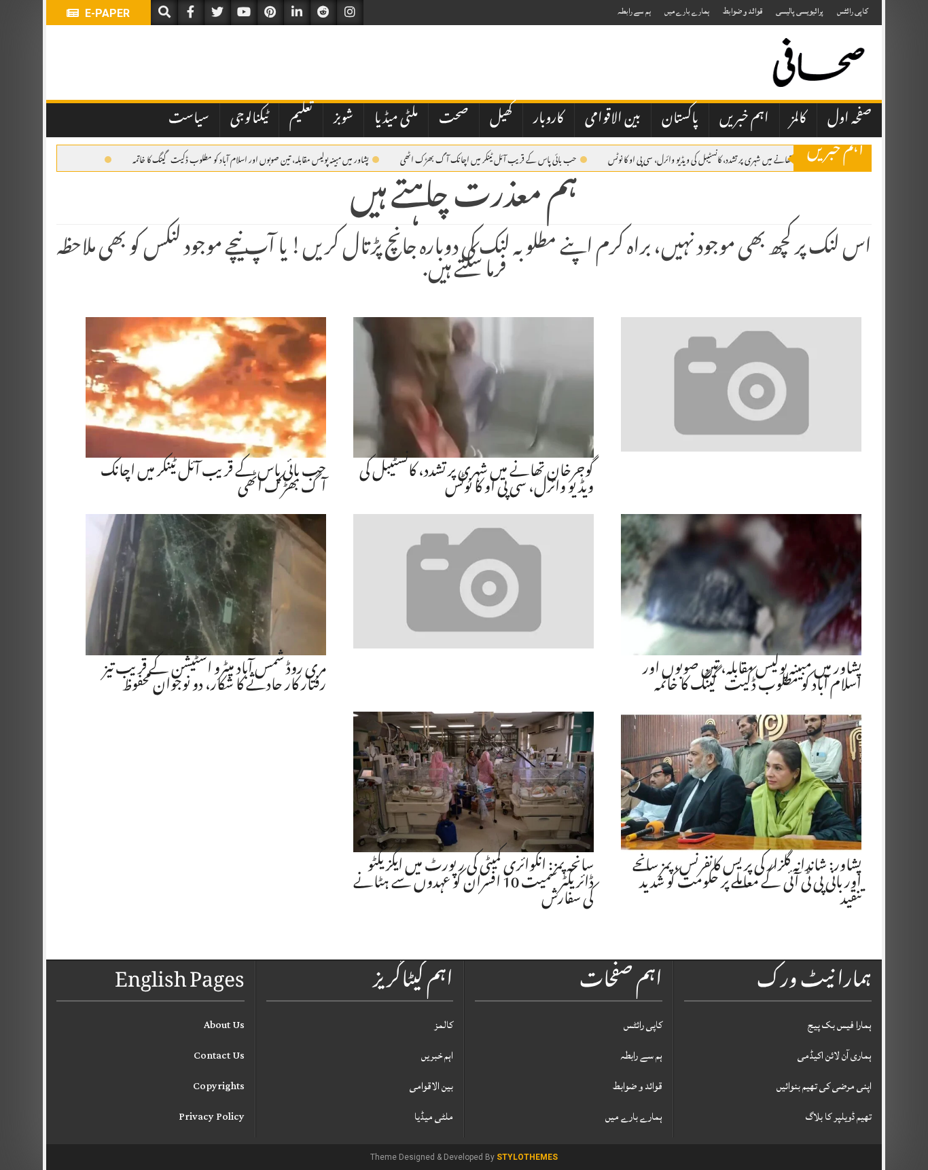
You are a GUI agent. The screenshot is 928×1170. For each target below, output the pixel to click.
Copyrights (219, 1086)
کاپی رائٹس (852, 11)
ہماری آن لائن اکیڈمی (835, 1055)
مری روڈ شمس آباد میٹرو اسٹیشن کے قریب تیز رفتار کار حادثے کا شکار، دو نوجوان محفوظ (214, 678)
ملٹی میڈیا (396, 119)
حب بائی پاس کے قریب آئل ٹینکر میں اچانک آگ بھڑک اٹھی (488, 159)
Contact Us (219, 1055)
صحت (454, 119)
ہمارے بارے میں (686, 11)
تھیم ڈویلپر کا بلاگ (839, 1117)
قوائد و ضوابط (742, 11)
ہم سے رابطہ (634, 11)
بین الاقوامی (613, 119)
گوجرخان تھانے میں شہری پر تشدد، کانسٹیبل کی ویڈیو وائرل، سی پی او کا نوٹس (713, 159)
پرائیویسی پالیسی (799, 11)
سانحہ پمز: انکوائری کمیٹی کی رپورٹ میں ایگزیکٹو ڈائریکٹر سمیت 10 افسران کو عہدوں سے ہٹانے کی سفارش (473, 883)
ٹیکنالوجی (249, 119)
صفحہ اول (849, 119)
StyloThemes (527, 1157)
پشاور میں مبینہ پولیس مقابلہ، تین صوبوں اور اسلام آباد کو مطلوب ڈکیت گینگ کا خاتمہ (250, 159)
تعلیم (301, 119)
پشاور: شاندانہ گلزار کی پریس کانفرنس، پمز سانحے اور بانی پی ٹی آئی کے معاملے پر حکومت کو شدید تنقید (746, 883)
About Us (224, 1025)
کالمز (798, 119)
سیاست (188, 119)
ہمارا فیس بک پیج (840, 1025)
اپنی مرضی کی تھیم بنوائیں (824, 1086)
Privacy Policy (212, 1117)
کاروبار (548, 119)
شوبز (343, 119)
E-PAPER (106, 13)
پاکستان (680, 119)
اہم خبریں (744, 119)
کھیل (501, 119)
